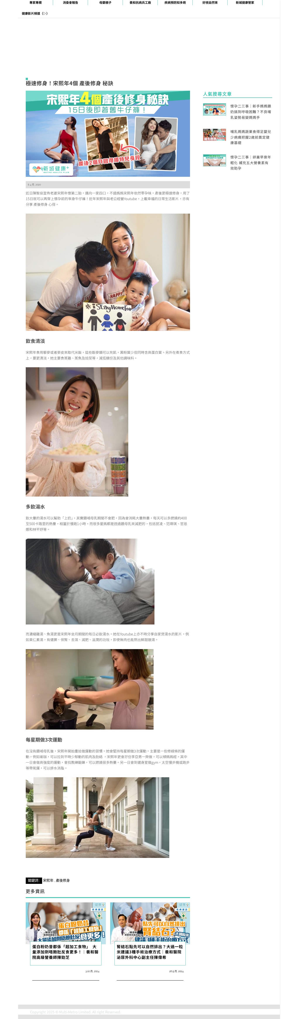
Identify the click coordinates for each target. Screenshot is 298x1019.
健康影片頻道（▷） (35, 13)
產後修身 (63, 880)
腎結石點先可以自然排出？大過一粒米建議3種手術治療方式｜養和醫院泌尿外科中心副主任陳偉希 (150, 952)
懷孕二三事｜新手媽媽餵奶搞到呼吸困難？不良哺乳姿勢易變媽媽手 (250, 111)
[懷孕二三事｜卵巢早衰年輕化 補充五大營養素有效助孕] (214, 159)
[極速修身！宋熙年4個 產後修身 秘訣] (108, 133)
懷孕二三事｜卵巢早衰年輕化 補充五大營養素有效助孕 (250, 162)
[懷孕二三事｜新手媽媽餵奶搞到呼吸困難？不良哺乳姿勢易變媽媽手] (214, 108)
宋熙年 (48, 880)
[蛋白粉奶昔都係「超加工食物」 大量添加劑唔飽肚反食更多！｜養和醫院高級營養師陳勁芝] (66, 922)
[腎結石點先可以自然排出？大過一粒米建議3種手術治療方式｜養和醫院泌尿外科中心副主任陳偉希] (150, 922)
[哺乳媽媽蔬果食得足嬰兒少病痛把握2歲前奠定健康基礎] (214, 134)
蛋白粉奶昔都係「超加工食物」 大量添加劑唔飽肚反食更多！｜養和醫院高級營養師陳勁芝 (65, 952)
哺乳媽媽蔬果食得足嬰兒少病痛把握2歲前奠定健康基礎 (250, 137)
